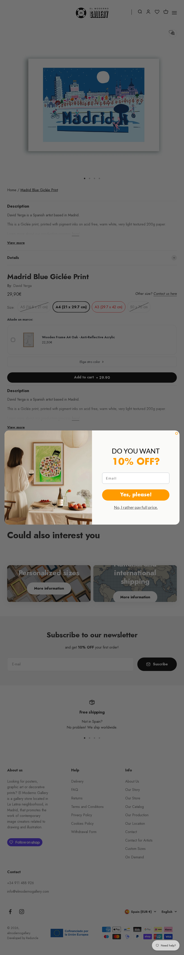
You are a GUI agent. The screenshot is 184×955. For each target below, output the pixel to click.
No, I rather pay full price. (136, 507)
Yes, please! (136, 495)
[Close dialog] (176, 433)
